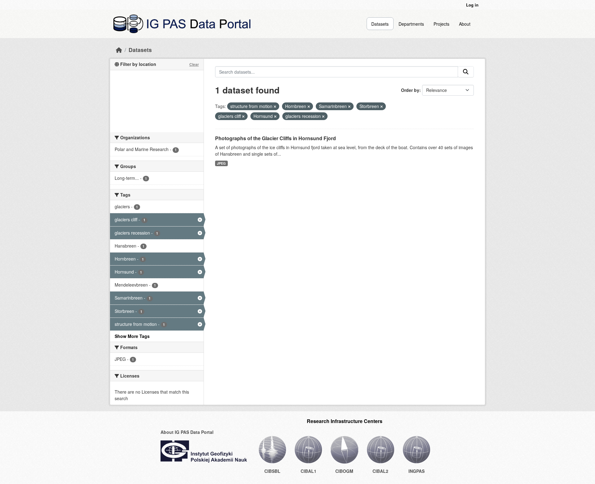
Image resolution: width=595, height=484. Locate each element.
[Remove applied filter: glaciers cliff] (243, 116)
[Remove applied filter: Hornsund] (275, 116)
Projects (441, 24)
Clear (194, 64)
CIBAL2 (380, 471)
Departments (411, 24)
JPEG (221, 163)
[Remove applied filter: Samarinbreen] (349, 106)
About (464, 24)
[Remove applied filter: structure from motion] (275, 106)
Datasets (380, 24)
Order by (410, 90)
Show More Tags (132, 336)
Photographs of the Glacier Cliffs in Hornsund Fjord (275, 138)
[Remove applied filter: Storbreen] (381, 106)
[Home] (119, 50)
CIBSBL (272, 471)
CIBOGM (344, 471)
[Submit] (466, 71)
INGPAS (416, 471)
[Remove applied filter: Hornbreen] (308, 106)
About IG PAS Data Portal (187, 432)
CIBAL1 (308, 471)
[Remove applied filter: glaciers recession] (323, 116)
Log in (472, 5)
